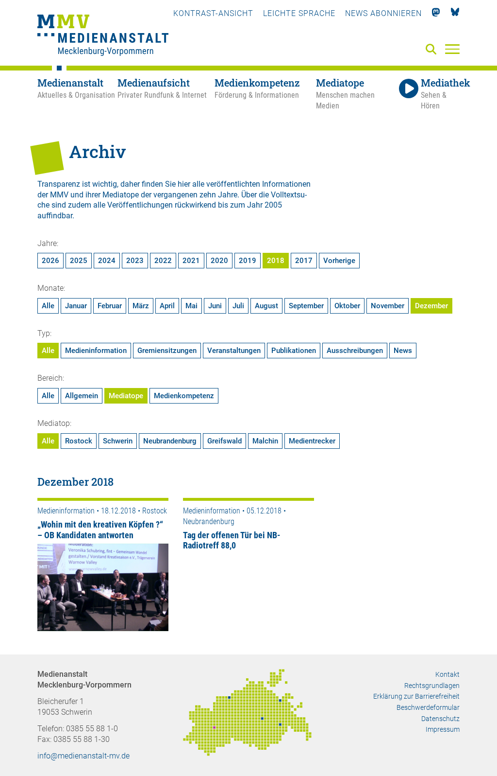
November (387, 305)
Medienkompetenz (184, 395)
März (141, 305)
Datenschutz (440, 719)
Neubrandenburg (170, 441)
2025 (78, 260)
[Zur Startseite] (102, 36)
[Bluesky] (455, 13)
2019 (247, 260)
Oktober (347, 305)
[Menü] (452, 48)
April (167, 305)
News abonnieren (383, 13)
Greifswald (224, 441)
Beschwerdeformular (428, 707)
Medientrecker (312, 441)
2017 (304, 260)
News (403, 350)
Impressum (443, 729)
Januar (76, 305)
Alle (48, 305)
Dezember (431, 305)
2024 (107, 260)
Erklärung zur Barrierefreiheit (416, 696)
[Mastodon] (436, 13)
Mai (191, 305)
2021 (191, 260)
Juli (238, 305)
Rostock (78, 441)
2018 (275, 260)
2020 (219, 260)
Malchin (265, 441)
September (306, 305)
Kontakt (447, 674)
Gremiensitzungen (167, 350)
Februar (110, 305)
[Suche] (433, 50)
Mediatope (126, 395)
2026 (50, 260)
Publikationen (293, 350)
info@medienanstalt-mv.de (83, 755)
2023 (135, 260)
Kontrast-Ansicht (213, 13)
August (266, 305)
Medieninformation (96, 350)
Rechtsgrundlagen (432, 685)
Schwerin (118, 441)
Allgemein (81, 395)
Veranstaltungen (234, 350)
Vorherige (339, 260)
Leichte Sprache (299, 13)
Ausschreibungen (355, 350)
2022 (163, 260)
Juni (215, 305)
